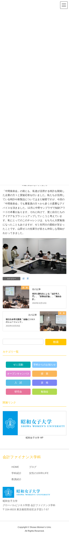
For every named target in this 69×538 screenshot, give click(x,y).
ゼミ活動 (18, 364)
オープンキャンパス (18, 373)
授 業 (25, 278)
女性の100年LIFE (38, 473)
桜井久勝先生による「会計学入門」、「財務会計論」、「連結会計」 (46, 296)
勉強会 (44, 391)
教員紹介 (16, 479)
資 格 (44, 382)
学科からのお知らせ (44, 364)
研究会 (18, 391)
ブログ (32, 467)
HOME (15, 467)
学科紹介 (16, 473)
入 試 (18, 382)
